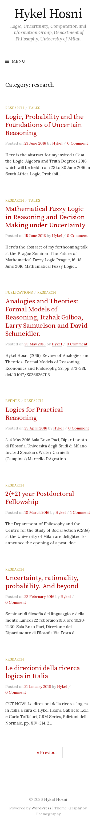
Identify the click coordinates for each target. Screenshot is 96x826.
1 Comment (80, 512)
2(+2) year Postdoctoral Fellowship (39, 498)
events (12, 401)
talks (34, 108)
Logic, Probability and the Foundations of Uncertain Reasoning (44, 125)
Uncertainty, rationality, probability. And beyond (42, 582)
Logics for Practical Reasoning (34, 414)
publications (19, 292)
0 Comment (77, 143)
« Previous (47, 752)
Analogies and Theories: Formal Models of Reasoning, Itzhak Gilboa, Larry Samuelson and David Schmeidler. (46, 317)
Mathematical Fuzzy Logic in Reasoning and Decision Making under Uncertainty (45, 217)
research (14, 108)
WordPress (41, 808)
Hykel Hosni (48, 14)
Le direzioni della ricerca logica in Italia (42, 672)
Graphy (75, 808)
